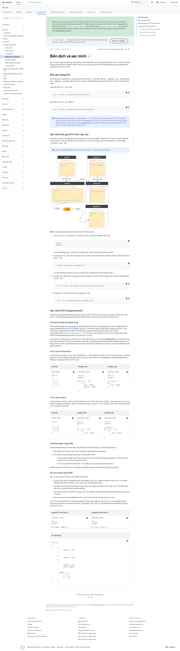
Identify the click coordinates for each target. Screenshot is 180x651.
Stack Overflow (133, 633)
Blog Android (82, 627)
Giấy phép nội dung (99, 605)
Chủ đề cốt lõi (41, 12)
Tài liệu (18, 2)
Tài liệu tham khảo (106, 12)
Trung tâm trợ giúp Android (137, 621)
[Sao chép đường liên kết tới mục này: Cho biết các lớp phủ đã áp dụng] (80, 322)
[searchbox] (12, 18)
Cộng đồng (45, 647)
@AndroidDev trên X (84, 624)
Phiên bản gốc (31, 633)
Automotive (91, 12)
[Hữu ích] (125, 49)
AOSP (51, 49)
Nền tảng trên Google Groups (87, 633)
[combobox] (139, 2)
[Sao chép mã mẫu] (129, 92)
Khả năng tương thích (58, 12)
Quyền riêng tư (69, 647)
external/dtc (86, 123)
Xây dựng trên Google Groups (87, 636)
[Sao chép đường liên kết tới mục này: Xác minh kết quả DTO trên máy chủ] (90, 135)
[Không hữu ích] (128, 49)
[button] (11, 29)
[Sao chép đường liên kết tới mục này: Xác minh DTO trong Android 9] (85, 311)
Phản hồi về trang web (83, 647)
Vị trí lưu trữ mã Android (34, 621)
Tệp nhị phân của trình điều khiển (37, 636)
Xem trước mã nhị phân (34, 630)
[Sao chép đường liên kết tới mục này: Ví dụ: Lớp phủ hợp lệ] (68, 398)
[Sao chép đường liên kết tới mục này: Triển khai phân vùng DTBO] (75, 444)
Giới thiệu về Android (33, 647)
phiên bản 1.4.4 (89, 120)
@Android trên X (83, 621)
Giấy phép (60, 647)
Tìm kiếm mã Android (35, 2)
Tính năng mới (6, 12)
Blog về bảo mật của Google (86, 630)
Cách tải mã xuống (33, 627)
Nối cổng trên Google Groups (87, 639)
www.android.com (134, 627)
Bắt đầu (18, 12)
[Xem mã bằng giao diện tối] (126, 92)
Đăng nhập (174, 2)
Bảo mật (29, 12)
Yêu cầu (29, 624)
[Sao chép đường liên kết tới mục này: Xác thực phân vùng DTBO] (75, 473)
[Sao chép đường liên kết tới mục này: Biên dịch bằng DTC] (73, 75)
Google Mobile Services (136, 630)
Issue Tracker (133, 636)
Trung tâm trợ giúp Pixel (136, 624)
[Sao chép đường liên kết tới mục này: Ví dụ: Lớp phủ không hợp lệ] (73, 351)
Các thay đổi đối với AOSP (61, 31)
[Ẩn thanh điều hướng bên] (22, 647)
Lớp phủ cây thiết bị (112, 467)
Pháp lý (53, 647)
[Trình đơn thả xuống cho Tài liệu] (23, 2)
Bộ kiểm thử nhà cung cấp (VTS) (69, 326)
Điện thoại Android (76, 12)
